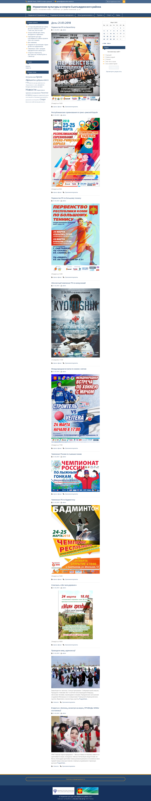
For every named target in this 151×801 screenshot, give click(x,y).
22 (114, 36)
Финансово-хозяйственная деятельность (35, 102)
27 (107, 39)
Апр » (109, 43)
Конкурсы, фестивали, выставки (34, 87)
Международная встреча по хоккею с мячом (68, 369)
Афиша (59, 106)
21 (110, 36)
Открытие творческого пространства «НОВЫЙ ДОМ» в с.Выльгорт (37, 54)
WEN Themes (90, 799)
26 (104, 39)
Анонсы (28, 66)
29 (114, 39)
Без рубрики (38, 80)
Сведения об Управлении (36, 15)
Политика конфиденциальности (75, 779)
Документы (41, 85)
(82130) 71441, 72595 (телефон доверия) (40, 1)
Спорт (109, 15)
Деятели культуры (33, 83)
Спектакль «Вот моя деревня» (64, 585)
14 (110, 33)
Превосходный (110, 57)
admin (64, 30)
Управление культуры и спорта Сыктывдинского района (67, 6)
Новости (56, 702)
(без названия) (32, 42)
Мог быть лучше (111, 61)
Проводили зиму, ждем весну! (63, 650)
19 (104, 36)
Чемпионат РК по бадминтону (63, 500)
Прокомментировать (71, 106)
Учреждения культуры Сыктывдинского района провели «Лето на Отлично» (38, 38)
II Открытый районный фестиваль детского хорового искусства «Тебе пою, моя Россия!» (38, 28)
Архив (55, 106)
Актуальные (31, 77)
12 (104, 33)
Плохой (108, 59)
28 (110, 39)
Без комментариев (111, 64)
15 (114, 33)
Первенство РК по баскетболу (63, 27)
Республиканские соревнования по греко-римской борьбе (74, 112)
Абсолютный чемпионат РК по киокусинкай (68, 283)
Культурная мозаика (85, 15)
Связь (118, 15)
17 (120, 33)
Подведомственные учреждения (61, 15)
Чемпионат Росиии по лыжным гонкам (66, 454)
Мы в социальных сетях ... (114, 1)
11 (123, 31)
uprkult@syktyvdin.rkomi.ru (65, 1)
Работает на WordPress (64, 799)
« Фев (104, 43)
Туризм (99, 15)
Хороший (108, 55)
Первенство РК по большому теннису (66, 198)
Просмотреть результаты (114, 71)
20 (107, 36)
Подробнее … (83, 699)
